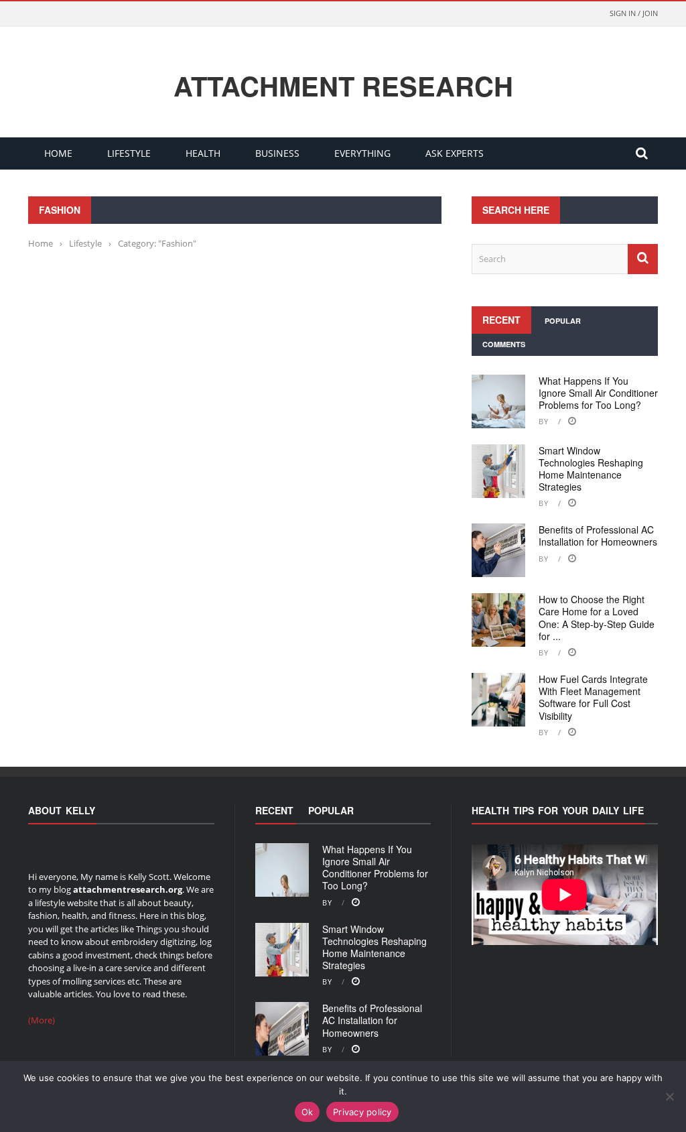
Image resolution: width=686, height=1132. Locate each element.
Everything (362, 153)
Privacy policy (362, 1112)
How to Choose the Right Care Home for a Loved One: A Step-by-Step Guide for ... (597, 617)
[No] (669, 1096)
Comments (503, 344)
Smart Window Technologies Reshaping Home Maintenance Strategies (591, 469)
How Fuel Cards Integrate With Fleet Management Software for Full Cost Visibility (593, 697)
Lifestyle (129, 153)
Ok (307, 1112)
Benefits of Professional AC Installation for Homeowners (598, 535)
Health (203, 153)
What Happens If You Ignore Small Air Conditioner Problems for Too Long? (598, 393)
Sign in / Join (634, 13)
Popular (563, 321)
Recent (501, 319)
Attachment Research (343, 85)
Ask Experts (454, 153)
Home (58, 153)
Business (277, 153)
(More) (41, 1020)
